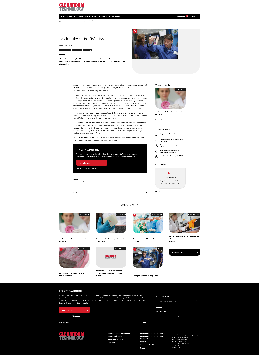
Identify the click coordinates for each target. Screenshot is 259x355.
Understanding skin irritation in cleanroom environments (173, 151)
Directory (103, 16)
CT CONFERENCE (84, 16)
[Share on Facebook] (88, 180)
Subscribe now (84, 163)
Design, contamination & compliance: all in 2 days (173, 135)
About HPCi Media (115, 336)
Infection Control (77, 50)
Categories (71, 16)
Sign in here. (94, 168)
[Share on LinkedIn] (82, 180)
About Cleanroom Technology (119, 333)
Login (194, 16)
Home (63, 16)
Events (94, 16)
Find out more (64, 322)
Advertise (144, 342)
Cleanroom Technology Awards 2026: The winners (173, 140)
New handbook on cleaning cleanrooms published (173, 146)
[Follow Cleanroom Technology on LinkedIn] (178, 317)
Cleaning (160, 248)
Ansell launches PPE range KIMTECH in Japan (173, 157)
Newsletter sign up (115, 339)
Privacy (143, 348)
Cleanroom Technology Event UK (153, 333)
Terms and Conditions (148, 345)
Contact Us (112, 342)
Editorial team (114, 16)
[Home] (60, 21)
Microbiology (87, 50)
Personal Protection (64, 50)
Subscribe (181, 16)
